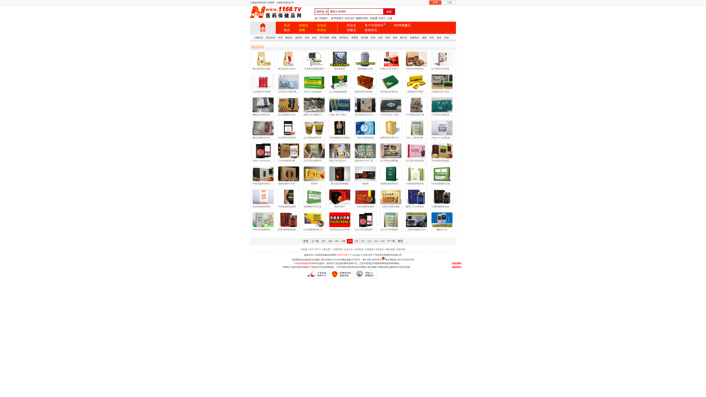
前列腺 (364, 37)
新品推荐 (258, 47)
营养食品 (344, 37)
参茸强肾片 (337, 18)
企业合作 (348, 249)
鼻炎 (439, 37)
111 (363, 241)
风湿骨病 (270, 37)
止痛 (389, 18)
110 (356, 241)
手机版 (304, 249)
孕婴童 (354, 37)
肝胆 (387, 37)
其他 (446, 37)
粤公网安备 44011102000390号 (399, 259)
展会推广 (327, 249)
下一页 (391, 241)
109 (350, 241)
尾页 (400, 241)
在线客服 (369, 249)
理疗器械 (324, 37)
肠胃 (314, 37)
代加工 (382, 18)
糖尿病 (289, 37)
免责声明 (400, 249)
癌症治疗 (350, 18)
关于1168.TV (315, 249)
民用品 (322, 30)
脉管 (395, 37)
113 (376, 241)
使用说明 (338, 249)
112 (369, 241)
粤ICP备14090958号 (372, 259)
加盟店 (351, 30)
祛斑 (380, 37)
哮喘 (334, 37)
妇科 (307, 37)
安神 (373, 37)
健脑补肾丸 (362, 18)
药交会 (351, 25)
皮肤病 (298, 37)
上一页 (315, 241)
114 (382, 241)
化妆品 (322, 25)
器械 (302, 30)
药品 (287, 25)
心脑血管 (258, 37)
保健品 (303, 25)
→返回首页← (456, 267)
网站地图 (390, 249)
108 (343, 241)
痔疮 (431, 37)
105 (323, 241)
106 (330, 241)
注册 (449, 2)
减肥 (424, 37)
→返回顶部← (456, 263)
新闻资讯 (371, 30)
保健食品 (414, 37)
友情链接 (358, 249)
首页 (263, 30)
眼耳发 (403, 37)
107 (337, 241)
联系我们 (379, 249)
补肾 (280, 37)
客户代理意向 (374, 25)
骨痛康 (373, 18)
